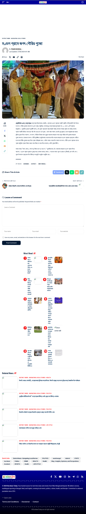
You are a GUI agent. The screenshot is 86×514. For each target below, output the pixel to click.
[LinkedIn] (69, 477)
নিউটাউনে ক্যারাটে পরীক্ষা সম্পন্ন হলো (30, 331)
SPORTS (17, 464)
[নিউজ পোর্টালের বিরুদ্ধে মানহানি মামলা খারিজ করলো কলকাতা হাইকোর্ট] (38, 281)
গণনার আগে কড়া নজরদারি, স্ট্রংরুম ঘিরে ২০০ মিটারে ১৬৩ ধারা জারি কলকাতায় (50, 357)
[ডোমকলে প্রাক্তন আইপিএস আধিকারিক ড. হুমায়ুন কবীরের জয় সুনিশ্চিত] (38, 300)
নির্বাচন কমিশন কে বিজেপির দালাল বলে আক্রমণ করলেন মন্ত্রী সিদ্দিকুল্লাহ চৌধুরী (39, 444)
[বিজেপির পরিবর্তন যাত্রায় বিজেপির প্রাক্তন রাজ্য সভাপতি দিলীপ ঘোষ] (10, 414)
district (33, 164)
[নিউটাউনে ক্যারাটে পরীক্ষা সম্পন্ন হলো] (38, 329)
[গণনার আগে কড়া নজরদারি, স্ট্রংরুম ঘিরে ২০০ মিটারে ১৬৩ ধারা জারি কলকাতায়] (58, 353)
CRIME (26, 461)
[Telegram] (73, 477)
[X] (55, 477)
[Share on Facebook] (4, 130)
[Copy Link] (18, 57)
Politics (17, 461)
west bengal (42, 164)
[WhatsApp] (77, 477)
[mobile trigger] (4, 2)
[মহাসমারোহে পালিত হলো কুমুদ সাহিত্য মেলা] (10, 430)
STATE (76, 458)
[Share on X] (10, 57)
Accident (7, 464)
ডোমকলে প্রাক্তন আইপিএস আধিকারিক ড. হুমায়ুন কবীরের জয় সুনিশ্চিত (30, 304)
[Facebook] (51, 477)
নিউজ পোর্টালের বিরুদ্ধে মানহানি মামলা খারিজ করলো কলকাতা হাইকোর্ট (29, 286)
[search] (77, 2)
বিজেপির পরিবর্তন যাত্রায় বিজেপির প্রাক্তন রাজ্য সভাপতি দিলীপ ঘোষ (37, 412)
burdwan (26, 164)
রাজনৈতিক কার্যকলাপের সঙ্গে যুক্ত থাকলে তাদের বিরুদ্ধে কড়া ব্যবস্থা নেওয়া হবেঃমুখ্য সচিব (50, 336)
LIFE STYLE (49, 425)
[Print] (21, 57)
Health (45, 461)
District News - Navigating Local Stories (13, 38)
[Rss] (82, 477)
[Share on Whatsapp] (4, 140)
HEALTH (48, 377)
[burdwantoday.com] (43, 2)
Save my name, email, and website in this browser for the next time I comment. (27, 237)
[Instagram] (64, 477)
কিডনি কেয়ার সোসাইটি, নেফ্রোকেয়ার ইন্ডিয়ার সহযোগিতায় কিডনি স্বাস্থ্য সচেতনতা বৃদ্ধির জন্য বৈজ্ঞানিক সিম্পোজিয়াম (49, 380)
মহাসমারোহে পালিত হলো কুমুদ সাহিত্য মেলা (30, 428)
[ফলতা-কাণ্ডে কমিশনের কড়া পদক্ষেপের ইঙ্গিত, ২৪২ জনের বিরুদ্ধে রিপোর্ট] (38, 260)
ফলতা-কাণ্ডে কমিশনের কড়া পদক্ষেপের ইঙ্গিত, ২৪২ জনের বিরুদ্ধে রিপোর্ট (30, 265)
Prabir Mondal (16, 49)
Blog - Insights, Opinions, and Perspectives (65, 461)
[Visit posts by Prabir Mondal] (5, 50)
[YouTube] (60, 477)
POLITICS (48, 393)
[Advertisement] (43, 20)
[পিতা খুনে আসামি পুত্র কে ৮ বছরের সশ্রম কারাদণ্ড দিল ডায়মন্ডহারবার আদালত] (58, 281)
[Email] (14, 57)
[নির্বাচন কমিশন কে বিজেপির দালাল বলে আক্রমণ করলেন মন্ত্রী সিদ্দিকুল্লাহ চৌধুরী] (10, 446)
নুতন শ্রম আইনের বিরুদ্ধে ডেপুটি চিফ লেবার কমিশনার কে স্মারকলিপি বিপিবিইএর (30, 358)
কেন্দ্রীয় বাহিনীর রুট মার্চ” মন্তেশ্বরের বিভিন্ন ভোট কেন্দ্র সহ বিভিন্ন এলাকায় (39, 396)
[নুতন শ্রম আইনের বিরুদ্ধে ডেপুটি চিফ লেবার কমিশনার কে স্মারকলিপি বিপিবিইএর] (38, 353)
